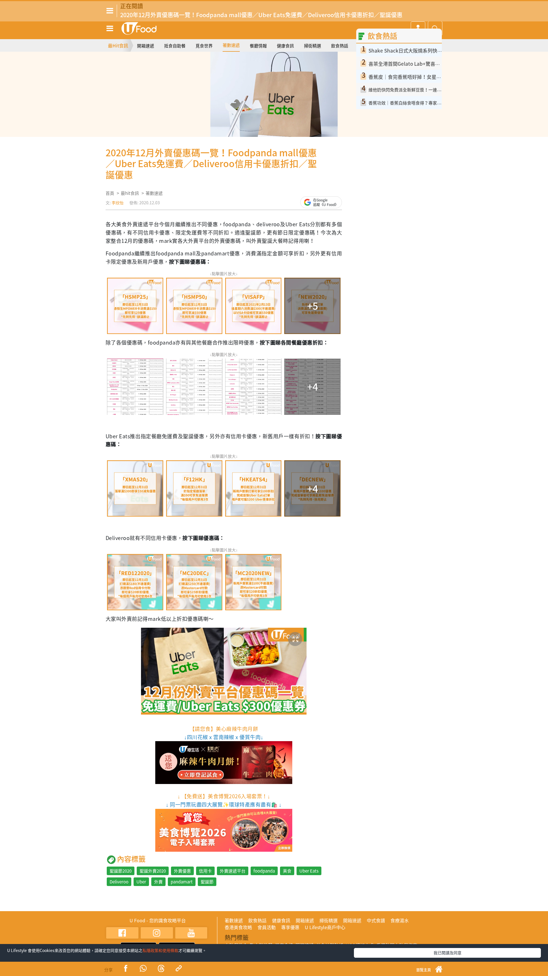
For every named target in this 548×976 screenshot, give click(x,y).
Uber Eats (309, 871)
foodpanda (264, 871)
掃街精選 (312, 46)
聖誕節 (207, 882)
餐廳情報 (258, 46)
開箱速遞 (145, 46)
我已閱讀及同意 (448, 952)
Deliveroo (119, 882)
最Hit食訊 (118, 45)
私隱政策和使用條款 (160, 950)
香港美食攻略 (238, 927)
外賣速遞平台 (232, 871)
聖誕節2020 (121, 871)
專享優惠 (290, 927)
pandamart (182, 882)
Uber (141, 882)
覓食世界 (204, 46)
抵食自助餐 (175, 46)
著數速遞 (231, 45)
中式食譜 (376, 920)
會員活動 (266, 927)
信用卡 (205, 871)
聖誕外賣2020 (153, 871)
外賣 (158, 882)
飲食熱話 (339, 46)
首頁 (110, 193)
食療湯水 (399, 920)
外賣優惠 (182, 871)
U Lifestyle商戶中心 (325, 927)
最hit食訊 (130, 193)
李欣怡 (118, 202)
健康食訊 (285, 46)
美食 (287, 871)
